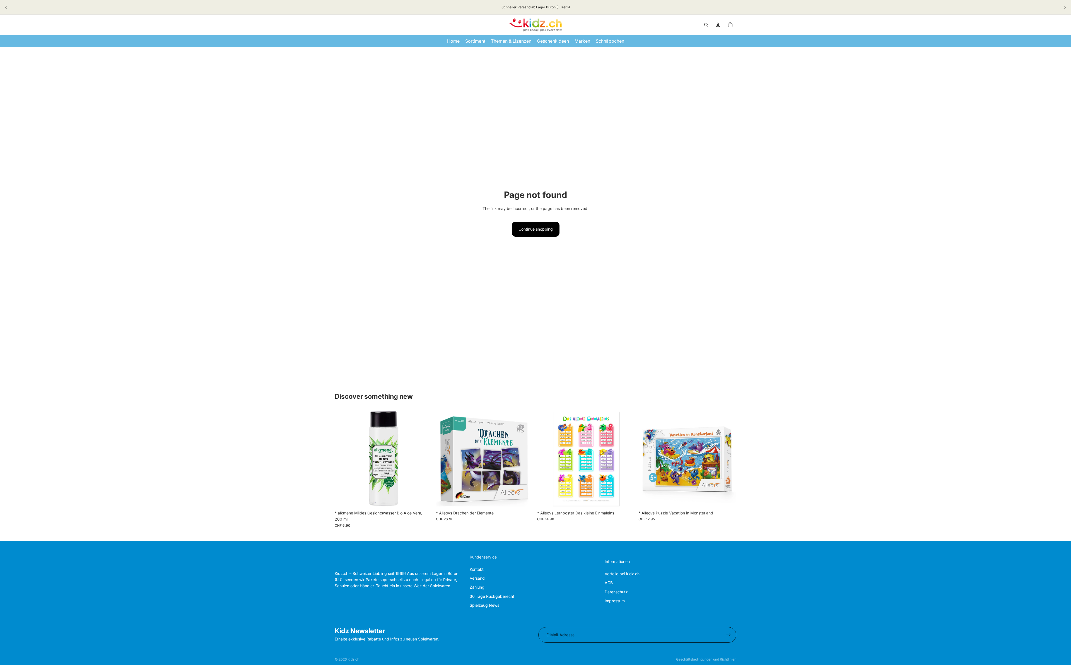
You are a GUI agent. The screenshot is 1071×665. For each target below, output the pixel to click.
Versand (477, 578)
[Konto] (718, 25)
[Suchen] (706, 25)
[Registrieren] (728, 635)
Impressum (615, 600)
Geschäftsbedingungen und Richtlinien (706, 659)
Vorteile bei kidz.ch (622, 573)
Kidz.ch (353, 659)
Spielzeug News (484, 605)
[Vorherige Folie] (6, 7)
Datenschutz (616, 591)
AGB (609, 582)
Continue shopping (535, 229)
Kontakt (477, 569)
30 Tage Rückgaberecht (492, 596)
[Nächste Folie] (1065, 7)
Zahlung (477, 587)
